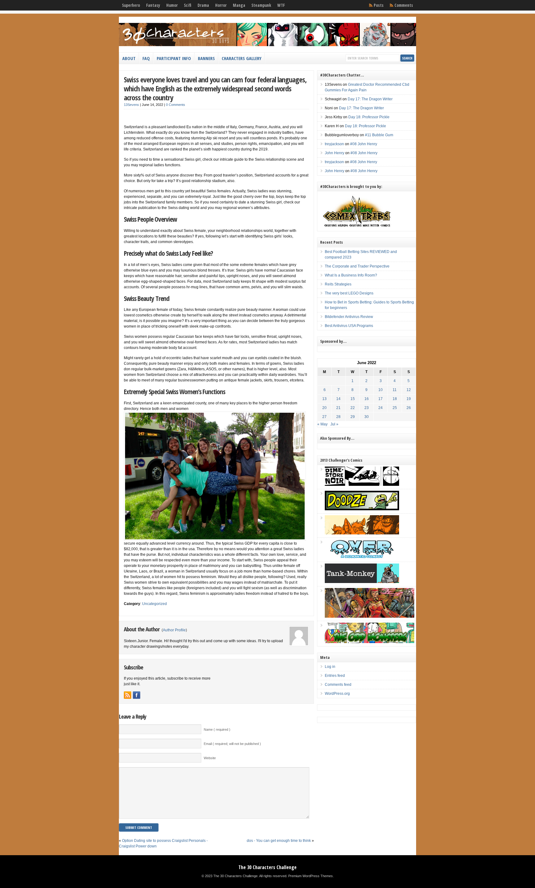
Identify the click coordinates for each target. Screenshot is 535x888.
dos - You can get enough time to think (279, 840)
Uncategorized (154, 604)
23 (366, 408)
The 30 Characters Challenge (267, 867)
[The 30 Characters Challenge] (267, 45)
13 (324, 399)
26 (409, 408)
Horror (221, 5)
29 (352, 417)
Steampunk (261, 5)
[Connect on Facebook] (136, 695)
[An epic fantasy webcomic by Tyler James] (369, 616)
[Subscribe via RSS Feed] (127, 695)
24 (380, 408)
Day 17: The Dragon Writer (370, 99)
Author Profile (174, 630)
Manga (239, 5)
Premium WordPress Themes (310, 876)
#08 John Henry (363, 144)
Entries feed (335, 675)
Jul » (334, 424)
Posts (379, 5)
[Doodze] (362, 509)
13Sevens (131, 105)
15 (352, 399)
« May (322, 424)
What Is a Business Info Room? (351, 275)
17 (380, 399)
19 (409, 399)
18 (395, 399)
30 (366, 417)
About (129, 58)
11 (395, 390)
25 (395, 408)
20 (324, 408)
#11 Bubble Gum (379, 135)
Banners (206, 58)
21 (338, 408)
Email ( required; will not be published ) (232, 744)
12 (409, 390)
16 (366, 399)
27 (324, 417)
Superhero (131, 5)
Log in (330, 666)
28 (338, 417)
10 (380, 390)
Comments (403, 5)
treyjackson (334, 144)
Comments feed (338, 684)
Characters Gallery (241, 58)
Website (210, 758)
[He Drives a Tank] (362, 582)
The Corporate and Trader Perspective (357, 266)
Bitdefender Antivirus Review (349, 317)
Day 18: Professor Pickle (368, 117)
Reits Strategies (338, 284)
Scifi (187, 5)
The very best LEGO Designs (349, 293)
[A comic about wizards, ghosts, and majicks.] (362, 533)
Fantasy (153, 5)
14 (338, 399)
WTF (281, 5)
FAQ (146, 58)
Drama (203, 5)
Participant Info (174, 58)
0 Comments (175, 105)
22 (352, 408)
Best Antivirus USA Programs (349, 326)
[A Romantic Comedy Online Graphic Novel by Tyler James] (362, 557)
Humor (172, 5)
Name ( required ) (217, 729)
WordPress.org (337, 693)
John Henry (334, 153)
